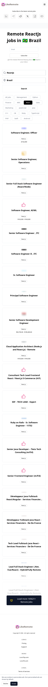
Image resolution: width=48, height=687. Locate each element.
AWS (18, 102)
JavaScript (22, 108)
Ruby (24, 113)
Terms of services (24, 671)
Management (22, 97)
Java (33, 108)
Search (24, 88)
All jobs (8, 97)
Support (24, 647)
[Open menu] (44, 4)
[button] (24, 133)
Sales (38, 102)
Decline (5, 684)
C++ (6, 113)
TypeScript (35, 113)
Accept (14, 684)
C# (15, 113)
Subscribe (24, 56)
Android (27, 118)
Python (35, 97)
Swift (16, 118)
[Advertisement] (24, 25)
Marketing (9, 108)
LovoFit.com (24, 661)
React (28, 102)
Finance (8, 102)
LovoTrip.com (24, 657)
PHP (7, 118)
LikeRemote (11, 4)
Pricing (24, 643)
